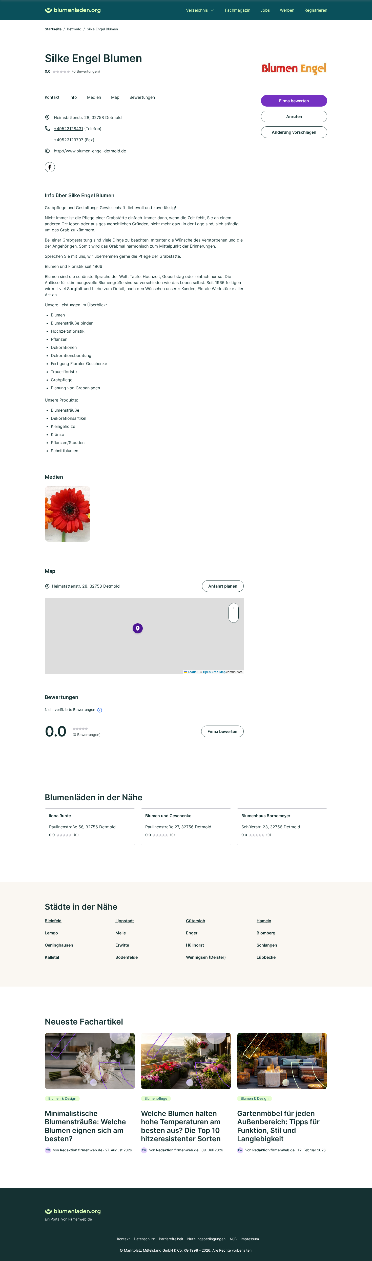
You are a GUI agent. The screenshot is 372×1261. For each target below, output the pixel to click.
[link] (90, 826)
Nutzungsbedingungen (206, 1239)
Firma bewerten (222, 731)
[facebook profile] (50, 167)
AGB (233, 1239)
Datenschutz (144, 1239)
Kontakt (123, 1239)
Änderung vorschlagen (294, 132)
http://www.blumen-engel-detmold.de (90, 150)
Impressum (250, 1239)
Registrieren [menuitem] (315, 10)
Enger (191, 932)
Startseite (53, 29)
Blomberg (266, 932)
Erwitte (122, 945)
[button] (137, 629)
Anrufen (294, 116)
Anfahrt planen (222, 586)
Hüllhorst (195, 945)
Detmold (74, 29)
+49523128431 (68, 128)
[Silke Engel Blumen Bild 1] (67, 514)
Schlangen (267, 945)
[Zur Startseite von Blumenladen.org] (72, 10)
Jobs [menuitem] (265, 10)
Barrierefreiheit (171, 1239)
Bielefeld (53, 920)
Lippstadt (124, 920)
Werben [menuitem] (287, 10)
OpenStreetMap (214, 672)
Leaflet (192, 672)
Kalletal (52, 957)
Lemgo (51, 932)
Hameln (264, 920)
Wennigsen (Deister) (206, 957)
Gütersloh (195, 920)
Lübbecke (266, 957)
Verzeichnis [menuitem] (197, 10)
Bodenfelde (126, 957)
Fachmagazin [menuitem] (237, 10)
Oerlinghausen (59, 945)
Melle (120, 932)
